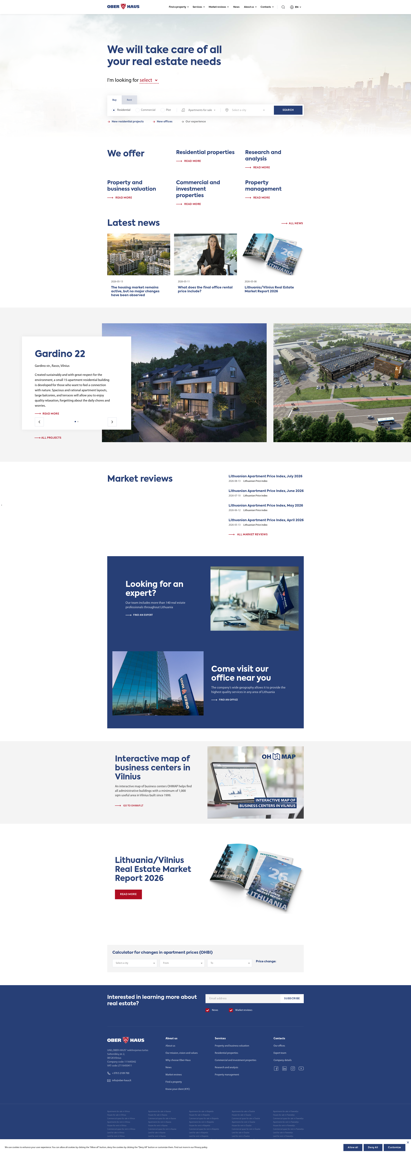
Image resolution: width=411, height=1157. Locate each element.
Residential (123, 110)
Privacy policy (200, 1147)
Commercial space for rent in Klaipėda (204, 1129)
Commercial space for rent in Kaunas (162, 1129)
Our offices (279, 1046)
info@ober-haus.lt (121, 1080)
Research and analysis (226, 1067)
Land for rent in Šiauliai (241, 1136)
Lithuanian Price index (255, 481)
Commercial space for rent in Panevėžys (288, 1129)
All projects (50, 438)
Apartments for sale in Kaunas (159, 1112)
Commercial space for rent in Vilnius (121, 1129)
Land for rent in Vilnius (116, 1136)
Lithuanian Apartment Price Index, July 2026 (265, 476)
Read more (51, 414)
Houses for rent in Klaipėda (199, 1126)
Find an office (228, 700)
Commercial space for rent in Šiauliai (246, 1129)
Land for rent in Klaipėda (198, 1136)
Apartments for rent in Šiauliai (243, 1122)
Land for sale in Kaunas (156, 1133)
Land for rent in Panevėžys (283, 1136)
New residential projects (128, 121)
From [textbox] (166, 963)
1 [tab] (75, 421)
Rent (129, 100)
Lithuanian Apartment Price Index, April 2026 (266, 520)
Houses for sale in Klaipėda (199, 1115)
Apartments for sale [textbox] (200, 110)
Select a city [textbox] (122, 963)
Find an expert (143, 615)
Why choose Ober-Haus (178, 1060)
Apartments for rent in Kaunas (159, 1122)
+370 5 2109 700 (120, 1073)
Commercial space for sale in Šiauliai (246, 1119)
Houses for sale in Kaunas (157, 1115)
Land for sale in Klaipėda (198, 1133)
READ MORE (128, 894)
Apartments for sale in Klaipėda (201, 1112)
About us (249, 7)
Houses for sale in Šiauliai (241, 1115)
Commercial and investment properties (235, 1060)
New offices (164, 121)
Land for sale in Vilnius (115, 1133)
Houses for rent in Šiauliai (241, 1126)
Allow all (353, 1147)
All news (295, 223)
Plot (168, 110)
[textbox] (248, 110)
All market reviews (252, 534)
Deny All (373, 1147)
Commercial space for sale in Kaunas (162, 1119)
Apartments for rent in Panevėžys (286, 1122)
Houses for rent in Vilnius (116, 1126)
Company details (283, 1060)
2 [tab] (78, 421)
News (236, 7)
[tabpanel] (73, 408)
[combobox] (198, 110)
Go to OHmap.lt (133, 805)
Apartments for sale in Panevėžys (285, 1112)
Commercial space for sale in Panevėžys (288, 1119)
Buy (114, 100)
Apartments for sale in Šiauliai (243, 1112)
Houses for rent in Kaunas (157, 1126)
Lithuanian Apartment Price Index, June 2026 (266, 491)
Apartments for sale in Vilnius (118, 1112)
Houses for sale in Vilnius (116, 1115)
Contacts (266, 7)
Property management (227, 1074)
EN (296, 7)
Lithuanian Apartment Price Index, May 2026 (266, 505)
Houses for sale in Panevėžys (284, 1115)
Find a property (177, 7)
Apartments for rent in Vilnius (118, 1122)
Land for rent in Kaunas (157, 1136)
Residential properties (226, 1053)
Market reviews (217, 7)
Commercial (148, 110)
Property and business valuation (232, 1046)
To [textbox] (212, 963)
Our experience (196, 121)
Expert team (280, 1053)
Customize (394, 1147)
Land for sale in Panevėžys (283, 1133)
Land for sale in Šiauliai (240, 1133)
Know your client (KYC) (178, 1089)
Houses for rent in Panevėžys (284, 1126)
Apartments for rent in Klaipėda (201, 1122)
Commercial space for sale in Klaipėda (204, 1119)
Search (288, 110)
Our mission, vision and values (182, 1053)
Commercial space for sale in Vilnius (121, 1119)
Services (197, 7)
